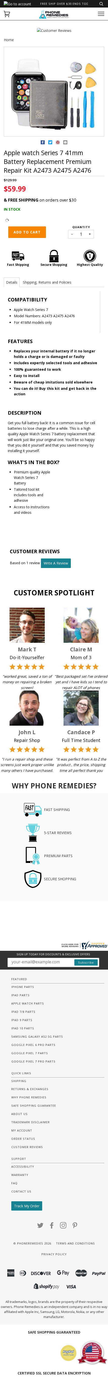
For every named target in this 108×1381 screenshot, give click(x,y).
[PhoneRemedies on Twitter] (40, 1227)
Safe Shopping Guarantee (33, 1105)
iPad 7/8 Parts (23, 1012)
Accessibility (22, 1166)
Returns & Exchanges (29, 1089)
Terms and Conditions (75, 1243)
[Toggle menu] (101, 14)
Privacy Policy (54, 1254)
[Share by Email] (65, 143)
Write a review (56, 563)
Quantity (81, 227)
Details (11, 282)
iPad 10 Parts (22, 1028)
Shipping (18, 1081)
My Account (21, 1130)
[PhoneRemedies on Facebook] (51, 1227)
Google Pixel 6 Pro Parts (33, 1045)
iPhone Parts (22, 987)
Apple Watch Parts (27, 1003)
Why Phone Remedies (28, 1097)
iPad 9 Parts (21, 1020)
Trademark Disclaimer (30, 1122)
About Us (19, 1114)
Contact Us (21, 1191)
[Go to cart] (7, 14)
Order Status (23, 1139)
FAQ (14, 1183)
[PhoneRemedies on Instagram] (63, 1227)
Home (9, 39)
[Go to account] (17, 4)
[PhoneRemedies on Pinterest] (75, 1227)
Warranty (19, 1175)
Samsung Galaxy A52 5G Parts (37, 1036)
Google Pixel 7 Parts (29, 1053)
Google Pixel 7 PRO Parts (33, 1061)
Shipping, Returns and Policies (47, 282)
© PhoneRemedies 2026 (32, 1243)
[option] (54, 92)
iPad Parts (20, 995)
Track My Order (26, 1206)
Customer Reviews (27, 1147)
